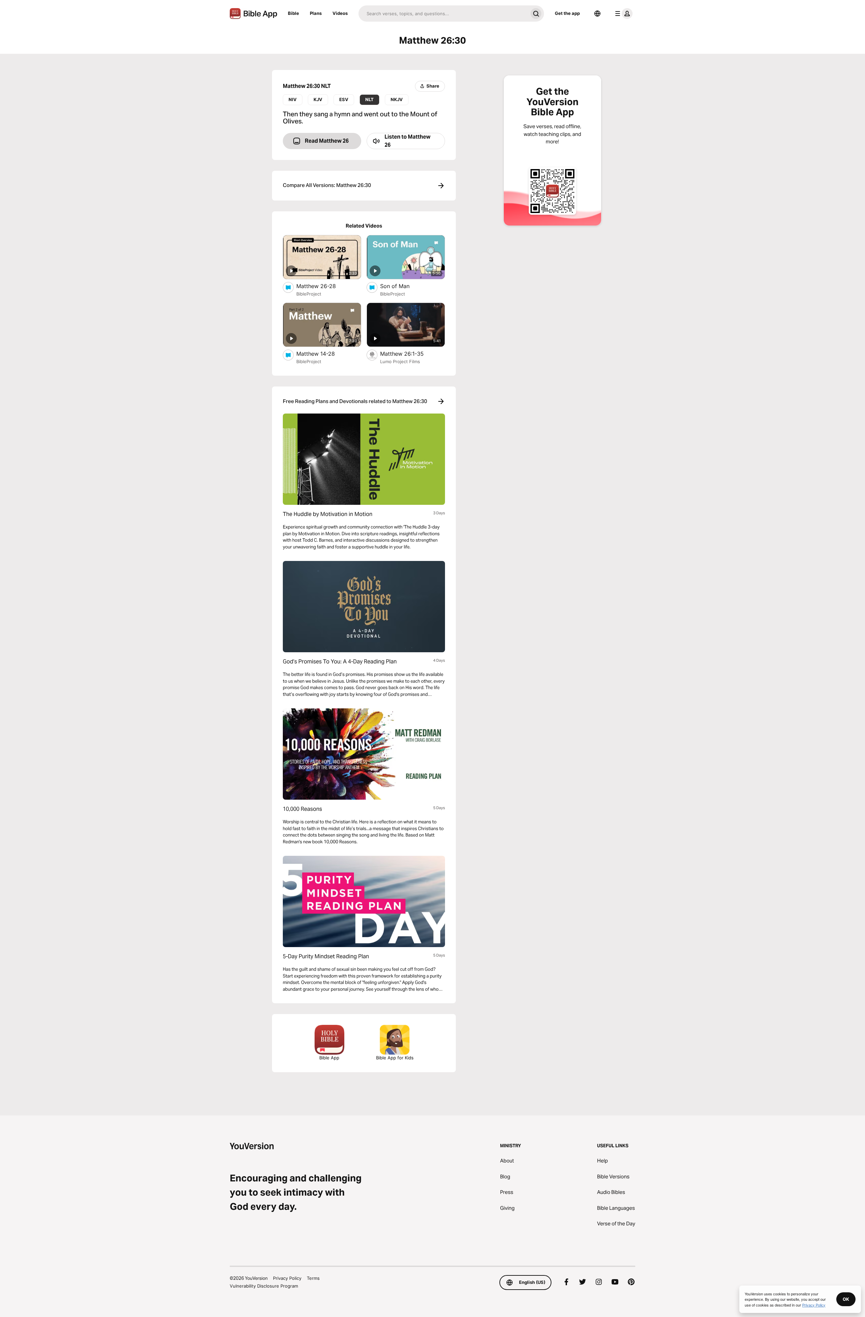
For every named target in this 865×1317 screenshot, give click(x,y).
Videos (340, 13)
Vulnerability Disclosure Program (264, 1286)
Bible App (329, 1057)
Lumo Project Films (400, 361)
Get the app (567, 13)
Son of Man (402, 285)
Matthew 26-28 (323, 285)
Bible (293, 13)
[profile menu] (622, 13)
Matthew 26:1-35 (408, 353)
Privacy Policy (287, 1278)
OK (846, 1299)
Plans (316, 13)
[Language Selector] (597, 13)
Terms (313, 1278)
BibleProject (308, 294)
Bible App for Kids (395, 1057)
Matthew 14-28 (322, 353)
